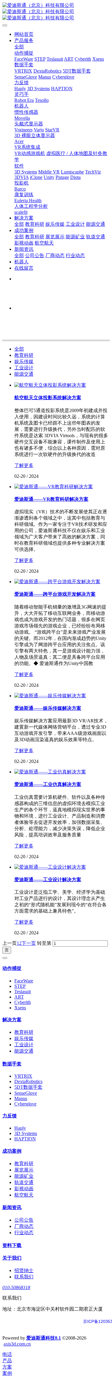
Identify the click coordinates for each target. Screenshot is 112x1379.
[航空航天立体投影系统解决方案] (50, 385)
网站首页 (23, 34)
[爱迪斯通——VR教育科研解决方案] (53, 486)
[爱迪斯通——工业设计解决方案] (50, 867)
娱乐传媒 (23, 361)
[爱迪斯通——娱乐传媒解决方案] (50, 695)
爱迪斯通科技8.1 (43, 1337)
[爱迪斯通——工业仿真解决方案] (50, 771)
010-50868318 (16, 1287)
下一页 (29, 943)
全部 (19, 46)
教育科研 (23, 355)
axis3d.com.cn (17, 1343)
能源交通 (23, 374)
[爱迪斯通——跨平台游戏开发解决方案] (57, 581)
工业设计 (23, 367)
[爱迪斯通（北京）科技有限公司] (56, 11)
